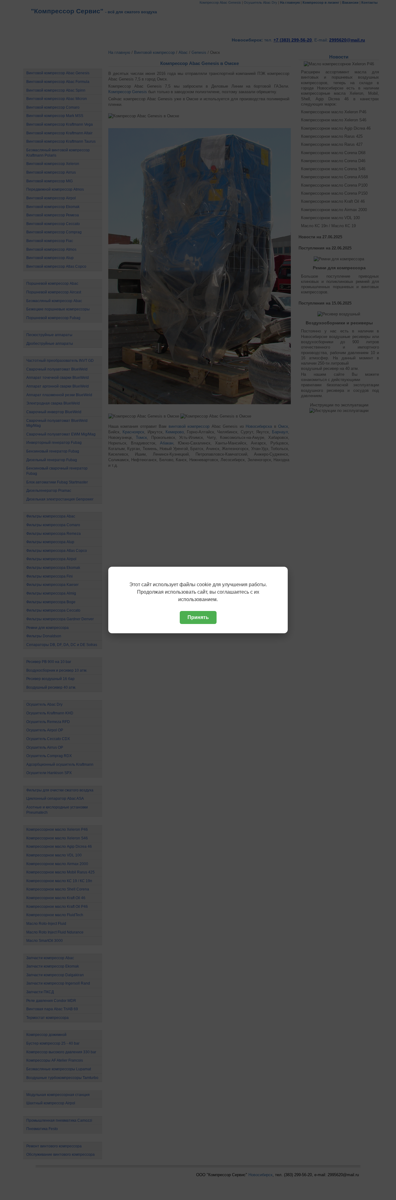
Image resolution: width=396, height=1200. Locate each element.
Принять (198, 617)
